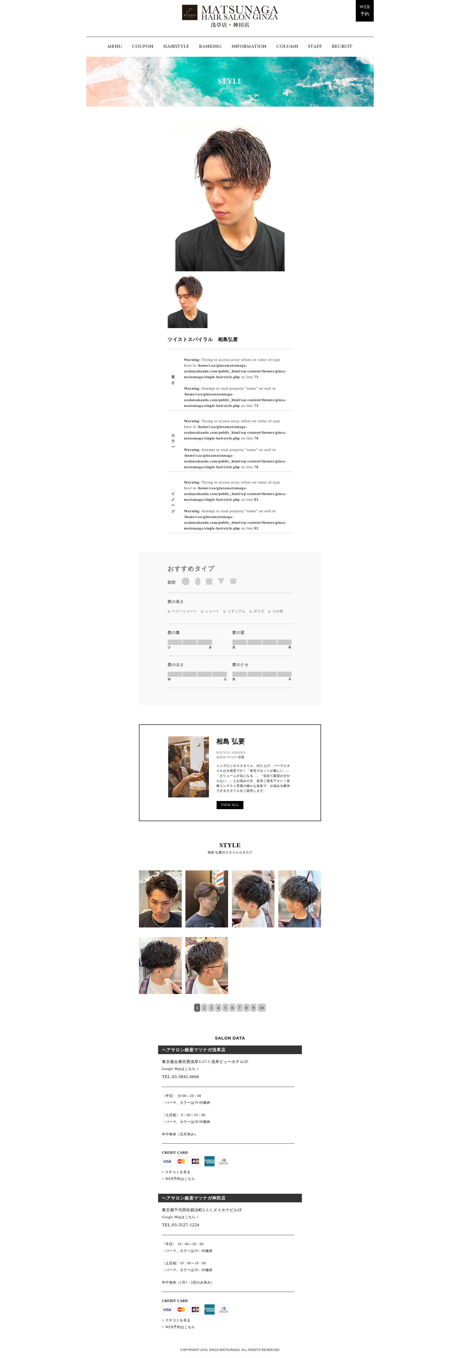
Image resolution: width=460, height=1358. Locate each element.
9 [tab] (254, 1008)
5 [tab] (225, 1008)
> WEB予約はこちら (178, 1179)
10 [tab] (261, 1008)
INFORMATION (249, 47)
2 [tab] (204, 1008)
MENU (115, 47)
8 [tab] (246, 1008)
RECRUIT (342, 47)
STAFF (315, 47)
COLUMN (287, 47)
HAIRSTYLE (176, 47)
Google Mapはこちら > (180, 1069)
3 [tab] (211, 1008)
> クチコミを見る (176, 1172)
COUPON (143, 47)
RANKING (210, 47)
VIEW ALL (230, 805)
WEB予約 (365, 10)
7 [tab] (239, 1008)
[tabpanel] (230, 937)
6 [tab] (232, 1008)
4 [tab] (218, 1008)
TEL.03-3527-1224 (180, 1224)
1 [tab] (197, 1008)
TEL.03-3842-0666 (180, 1076)
